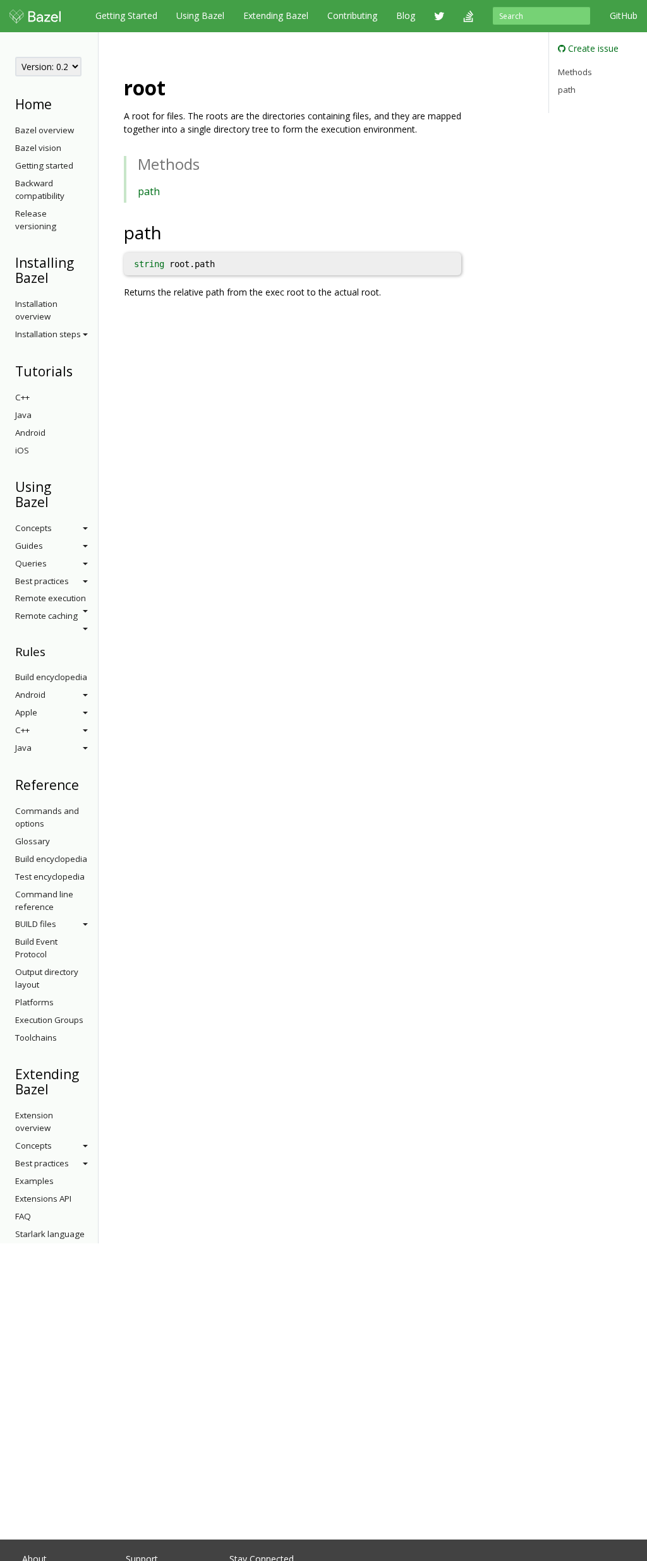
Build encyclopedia (51, 677)
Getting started (44, 165)
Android (30, 432)
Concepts (33, 528)
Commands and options (47, 817)
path (149, 191)
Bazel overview (44, 130)
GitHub (624, 15)
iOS (22, 450)
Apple (26, 712)
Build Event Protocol (36, 948)
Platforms (34, 1002)
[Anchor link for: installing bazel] (55, 277)
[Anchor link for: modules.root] (176, 86)
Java (23, 415)
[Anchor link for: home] (58, 103)
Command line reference (44, 900)
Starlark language (50, 1234)
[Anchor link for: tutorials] (79, 370)
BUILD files (35, 924)
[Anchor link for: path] (171, 232)
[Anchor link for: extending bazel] (55, 1088)
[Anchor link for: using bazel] (55, 501)
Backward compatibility (39, 189)
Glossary (32, 841)
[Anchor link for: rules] (51, 651)
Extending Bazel (275, 15)
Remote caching (46, 615)
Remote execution (50, 598)
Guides (29, 545)
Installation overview (36, 310)
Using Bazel (200, 15)
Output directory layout (46, 978)
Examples (34, 1181)
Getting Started (126, 15)
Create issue (592, 48)
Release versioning (35, 220)
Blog (405, 15)
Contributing (352, 15)
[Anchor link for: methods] (207, 163)
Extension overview (34, 1121)
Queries (31, 563)
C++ (22, 397)
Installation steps (48, 334)
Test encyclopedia (50, 876)
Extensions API (43, 1198)
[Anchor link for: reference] (85, 784)
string (149, 264)
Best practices (42, 581)
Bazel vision (38, 147)
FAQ (23, 1216)
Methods (575, 72)
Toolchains (36, 1037)
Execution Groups (49, 1020)
